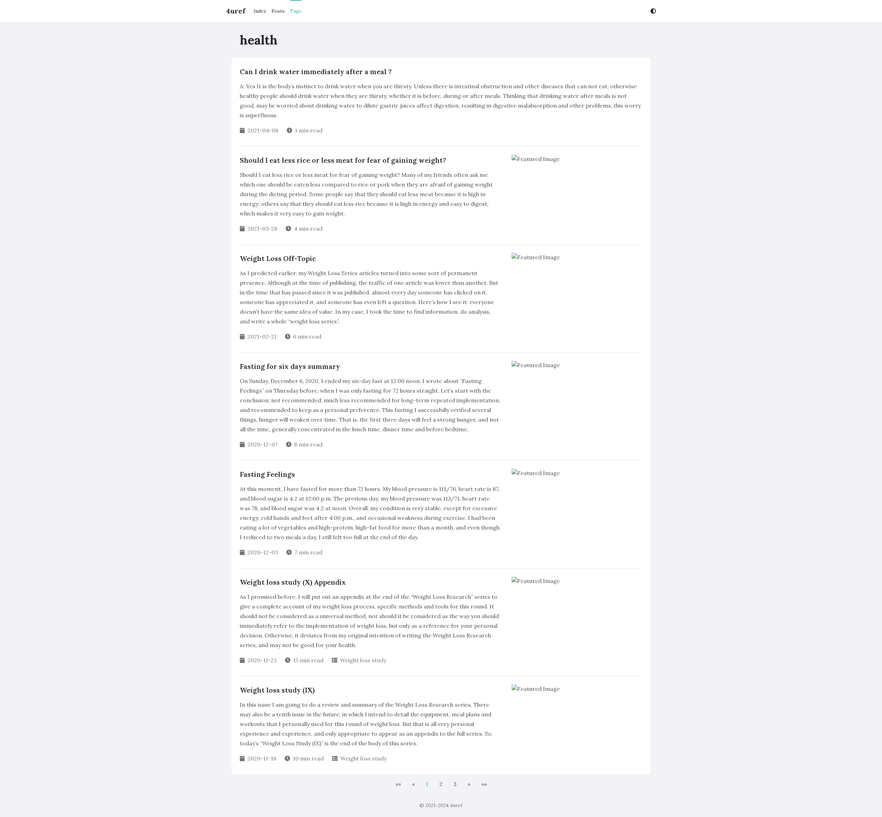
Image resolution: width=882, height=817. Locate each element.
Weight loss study (363, 660)
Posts (278, 11)
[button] (398, 784)
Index (260, 11)
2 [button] (440, 783)
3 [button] (455, 783)
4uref (235, 11)
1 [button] (427, 783)
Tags (295, 11)
